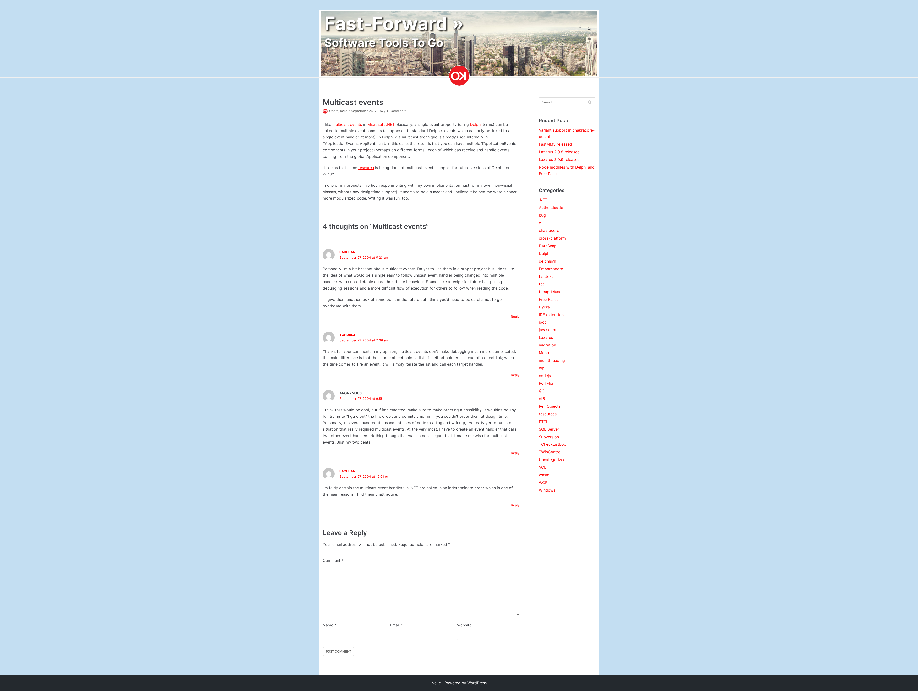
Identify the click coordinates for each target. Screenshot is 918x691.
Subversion (549, 436)
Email (396, 625)
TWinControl (550, 452)
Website (464, 625)
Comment (333, 560)
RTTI (543, 421)
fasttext (546, 276)
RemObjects (550, 406)
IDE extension (551, 314)
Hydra (544, 307)
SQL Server (549, 429)
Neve (436, 682)
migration (547, 345)
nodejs (545, 375)
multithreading (552, 360)
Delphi (475, 124)
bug (542, 215)
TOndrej (347, 335)
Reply (515, 316)
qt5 (542, 398)
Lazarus (546, 337)
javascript (548, 329)
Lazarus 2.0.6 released (559, 159)
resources (548, 413)
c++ (542, 222)
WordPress (477, 682)
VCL (542, 467)
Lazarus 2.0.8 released (559, 151)
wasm (544, 474)
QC (542, 391)
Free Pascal (549, 299)
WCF (543, 482)
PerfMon (546, 383)
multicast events (347, 124)
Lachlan (347, 252)
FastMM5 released (555, 144)
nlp (541, 368)
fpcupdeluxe (550, 291)
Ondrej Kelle (338, 111)
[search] (589, 28)
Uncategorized (552, 459)
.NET (543, 199)
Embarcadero (551, 268)
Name (329, 625)
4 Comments (396, 111)
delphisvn (547, 261)
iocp (543, 322)
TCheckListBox (552, 444)
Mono (544, 352)
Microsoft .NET (380, 124)
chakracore (549, 230)
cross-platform (552, 238)
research (366, 167)
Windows (547, 490)
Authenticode (551, 207)
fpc (542, 284)
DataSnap (548, 245)
